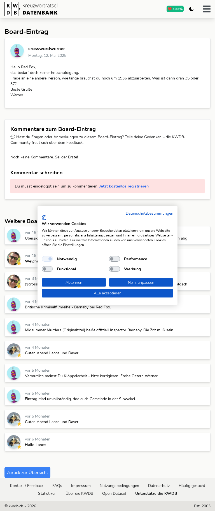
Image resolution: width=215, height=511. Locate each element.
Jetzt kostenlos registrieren (124, 186)
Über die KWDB (79, 493)
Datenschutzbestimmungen (149, 213)
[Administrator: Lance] (13, 258)
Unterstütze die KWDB (156, 493)
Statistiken (47, 493)
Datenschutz (159, 485)
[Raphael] (13, 350)
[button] (207, 8)
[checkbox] (47, 259)
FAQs (57, 485)
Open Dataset (114, 493)
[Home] (52, 9)
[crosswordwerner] (17, 50)
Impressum (81, 485)
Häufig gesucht (192, 485)
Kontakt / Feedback (26, 485)
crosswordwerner (46, 48)
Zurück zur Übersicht (27, 472)
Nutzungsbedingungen (119, 485)
